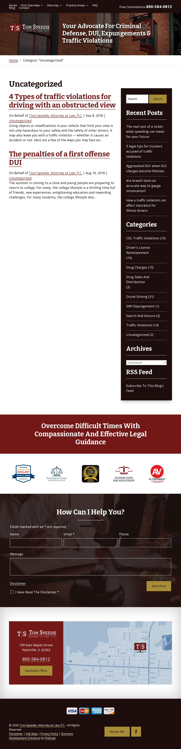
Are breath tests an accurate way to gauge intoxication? (143, 185)
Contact (24, 8)
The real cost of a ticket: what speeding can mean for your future (145, 131)
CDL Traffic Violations (142, 238)
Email (69, 534)
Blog (12, 8)
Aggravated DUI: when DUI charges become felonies (146, 168)
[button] (177, 723)
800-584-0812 (159, 6)
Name (14, 534)
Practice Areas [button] (75, 5)
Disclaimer (18, 583)
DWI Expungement (140, 306)
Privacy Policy (49, 734)
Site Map (31, 734)
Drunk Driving (136, 296)
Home (13, 5)
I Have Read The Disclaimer (37, 592)
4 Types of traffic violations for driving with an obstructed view (62, 100)
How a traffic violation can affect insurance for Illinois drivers (146, 205)
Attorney (53, 5)
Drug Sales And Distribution (137, 279)
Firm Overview (30, 5)
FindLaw (50, 738)
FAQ (95, 5)
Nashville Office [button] (36, 671)
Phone (124, 534)
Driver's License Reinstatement (138, 250)
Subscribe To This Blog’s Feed (145, 388)
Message (16, 554)
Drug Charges (136, 267)
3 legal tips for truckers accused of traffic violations (144, 151)
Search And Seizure (140, 316)
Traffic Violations (139, 325)
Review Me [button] (117, 732)
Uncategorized (20, 121)
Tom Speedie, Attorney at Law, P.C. (55, 115)
